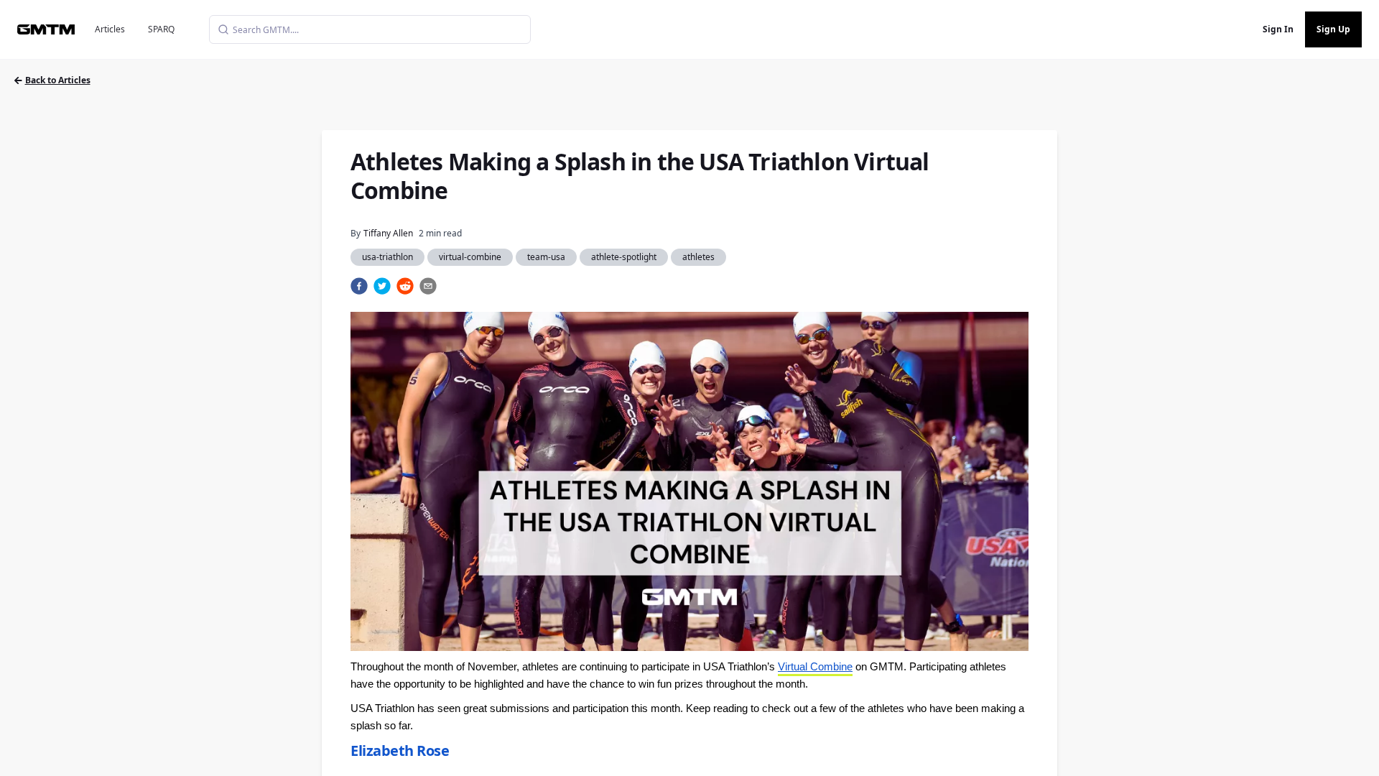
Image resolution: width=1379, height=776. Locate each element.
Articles (110, 29)
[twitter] (382, 286)
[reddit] (405, 286)
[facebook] (359, 286)
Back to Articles (57, 80)
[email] (428, 286)
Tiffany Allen (388, 233)
